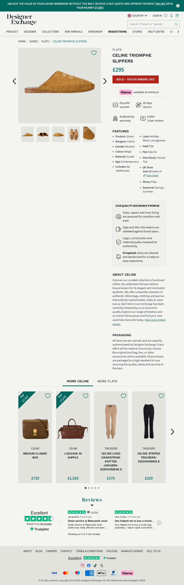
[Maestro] (78, 573)
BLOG (39, 551)
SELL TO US (154, 551)
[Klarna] (127, 573)
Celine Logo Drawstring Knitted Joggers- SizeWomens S (111, 461)
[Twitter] (102, 565)
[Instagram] (82, 565)
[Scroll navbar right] (178, 32)
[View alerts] (172, 16)
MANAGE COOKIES (132, 551)
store (99, 8)
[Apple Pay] (101, 573)
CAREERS (51, 551)
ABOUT (27, 551)
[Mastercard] (66, 573)
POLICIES (112, 551)
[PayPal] (113, 573)
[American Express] (90, 573)
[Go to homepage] (22, 19)
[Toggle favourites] (166, 15)
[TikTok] (95, 565)
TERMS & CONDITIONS (89, 551)
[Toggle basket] (177, 15)
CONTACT (66, 551)
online (160, 4)
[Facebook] (89, 565)
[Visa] (54, 573)
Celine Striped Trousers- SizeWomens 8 (148, 457)
